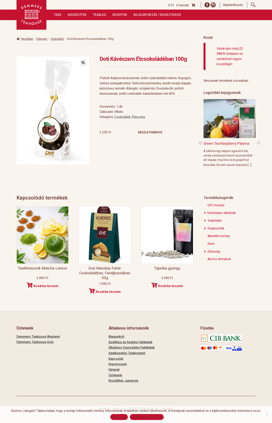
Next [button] (258, 143)
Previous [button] (201, 143)
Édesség (41, 38)
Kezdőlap (27, 38)
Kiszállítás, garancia (123, 381)
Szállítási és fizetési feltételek (130, 342)
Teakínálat (214, 220)
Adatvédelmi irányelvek (147, 417)
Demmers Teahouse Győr (35, 342)
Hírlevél (114, 370)
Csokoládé (57, 38)
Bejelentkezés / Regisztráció (157, 14)
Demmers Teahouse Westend (38, 336)
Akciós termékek (219, 259)
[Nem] (267, 414)
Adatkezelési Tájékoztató (127, 353)
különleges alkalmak (221, 213)
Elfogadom (119, 417)
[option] (229, 132)
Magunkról (116, 336)
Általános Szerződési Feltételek (132, 347)
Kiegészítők (77, 14)
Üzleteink (115, 375)
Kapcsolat (116, 359)
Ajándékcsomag (218, 236)
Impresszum (118, 364)
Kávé (210, 244)
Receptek (120, 14)
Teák (57, 14)
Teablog (99, 14)
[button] (83, 62)
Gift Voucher (216, 205)
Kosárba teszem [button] (45, 286)
